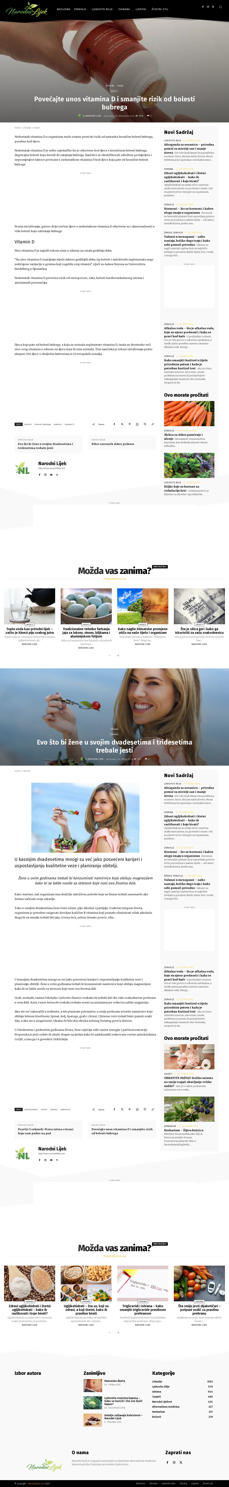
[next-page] (117, 655)
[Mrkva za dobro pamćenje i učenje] (189, 413)
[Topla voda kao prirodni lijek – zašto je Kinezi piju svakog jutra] (29, 606)
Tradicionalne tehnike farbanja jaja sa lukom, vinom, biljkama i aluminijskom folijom (86, 632)
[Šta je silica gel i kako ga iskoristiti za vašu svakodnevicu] (199, 606)
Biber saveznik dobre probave (113, 444)
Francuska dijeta (114, 1381)
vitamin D (69, 424)
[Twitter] (213, 7)
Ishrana (168, 169)
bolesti (28, 424)
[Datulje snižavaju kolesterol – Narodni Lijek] (92, 1420)
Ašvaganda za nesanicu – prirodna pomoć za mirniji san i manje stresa (189, 148)
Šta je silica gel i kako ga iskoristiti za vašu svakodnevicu (199, 631)
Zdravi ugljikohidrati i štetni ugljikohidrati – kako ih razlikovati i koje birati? (185, 177)
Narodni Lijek (93, 116)
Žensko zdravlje (173, 233)
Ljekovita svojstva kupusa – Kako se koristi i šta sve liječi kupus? (123, 1400)
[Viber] (145, 424)
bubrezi (58, 424)
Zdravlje (110, 85)
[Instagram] (208, 7)
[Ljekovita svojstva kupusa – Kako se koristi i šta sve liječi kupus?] (92, 1402)
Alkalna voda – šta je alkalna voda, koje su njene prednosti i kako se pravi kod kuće (189, 332)
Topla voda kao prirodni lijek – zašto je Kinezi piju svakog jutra (30, 631)
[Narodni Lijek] (80, 116)
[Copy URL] (152, 424)
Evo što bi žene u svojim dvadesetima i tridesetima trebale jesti (45, 446)
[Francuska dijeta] (92, 1385)
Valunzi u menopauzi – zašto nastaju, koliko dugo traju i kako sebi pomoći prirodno (187, 240)
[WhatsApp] (137, 424)
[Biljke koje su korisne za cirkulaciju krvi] (189, 465)
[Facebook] (203, 7)
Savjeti (120, 85)
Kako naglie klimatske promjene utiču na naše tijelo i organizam (143, 631)
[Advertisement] (85, 198)
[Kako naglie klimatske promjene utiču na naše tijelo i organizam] (142, 606)
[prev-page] (110, 655)
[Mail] (51, 474)
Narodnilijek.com (36, 1483)
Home (17, 127)
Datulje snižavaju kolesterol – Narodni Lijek (123, 1417)
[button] (220, 6)
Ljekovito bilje (172, 141)
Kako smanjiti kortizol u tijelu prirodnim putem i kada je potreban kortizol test (186, 364)
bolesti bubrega (43, 424)
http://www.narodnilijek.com (51, 468)
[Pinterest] (129, 424)
